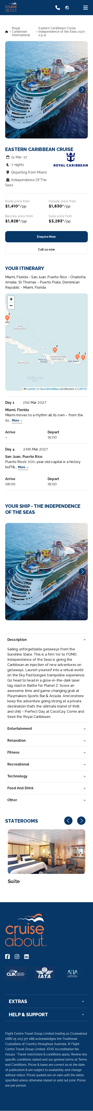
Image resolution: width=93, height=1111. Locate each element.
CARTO (82, 389)
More (15, 420)
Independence (46, 571)
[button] (78, 356)
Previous (9, 89)
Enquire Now (46, 236)
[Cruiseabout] (22, 10)
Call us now (46, 249)
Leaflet (30, 389)
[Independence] (46, 571)
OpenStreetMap (49, 389)
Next (82, 89)
